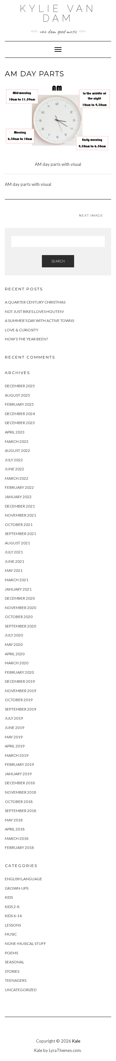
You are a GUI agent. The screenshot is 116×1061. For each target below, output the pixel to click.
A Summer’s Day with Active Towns (39, 320)
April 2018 (14, 829)
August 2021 (17, 543)
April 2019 (14, 746)
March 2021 (16, 579)
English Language (23, 878)
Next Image (91, 215)
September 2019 (20, 709)
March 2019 (16, 755)
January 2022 (18, 496)
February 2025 (19, 404)
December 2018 (20, 782)
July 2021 (14, 552)
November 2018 (20, 792)
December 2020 (20, 598)
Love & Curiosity (21, 329)
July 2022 (14, 459)
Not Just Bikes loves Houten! (34, 311)
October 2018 (19, 801)
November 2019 (20, 690)
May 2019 (14, 736)
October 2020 (19, 616)
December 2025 (20, 385)
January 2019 (18, 773)
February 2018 (19, 847)
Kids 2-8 (12, 906)
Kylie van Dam (58, 13)
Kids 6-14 (13, 915)
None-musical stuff (25, 943)
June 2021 (14, 561)
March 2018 (16, 838)
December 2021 (20, 506)
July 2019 (14, 718)
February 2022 (19, 487)
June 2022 (14, 468)
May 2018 (14, 820)
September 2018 (20, 810)
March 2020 (16, 662)
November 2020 (20, 607)
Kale (76, 1041)
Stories (12, 971)
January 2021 (18, 589)
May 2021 (14, 570)
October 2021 (19, 524)
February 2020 (19, 672)
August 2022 (17, 450)
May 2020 (14, 644)
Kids (9, 897)
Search (58, 261)
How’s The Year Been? (26, 339)
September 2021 (20, 533)
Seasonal (14, 961)
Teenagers (15, 980)
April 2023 (14, 432)
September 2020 (20, 626)
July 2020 (14, 635)
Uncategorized (20, 989)
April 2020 (14, 653)
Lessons (13, 925)
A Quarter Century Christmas (35, 302)
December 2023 (20, 422)
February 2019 (19, 764)
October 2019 (19, 699)
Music (11, 934)
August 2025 (17, 395)
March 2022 (16, 478)
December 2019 (20, 681)
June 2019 (14, 727)
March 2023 (16, 441)
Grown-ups (16, 888)
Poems (11, 952)
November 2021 (20, 515)
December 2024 (20, 413)
